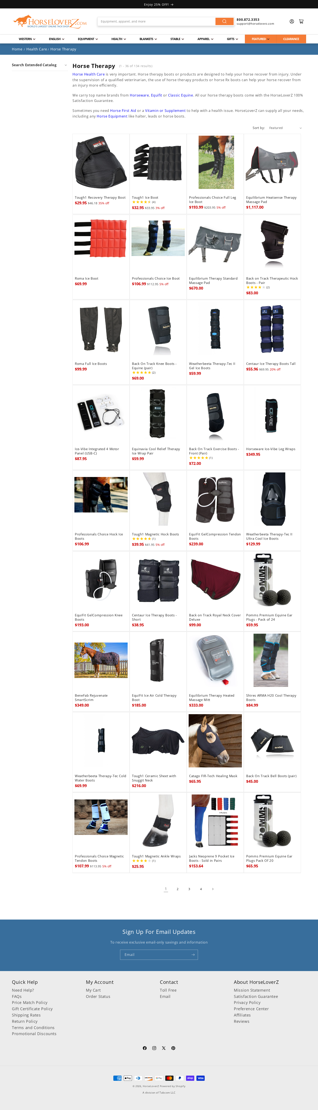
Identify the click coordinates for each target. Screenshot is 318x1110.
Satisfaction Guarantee (256, 996)
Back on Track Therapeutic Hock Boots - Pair (272, 280)
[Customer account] (292, 21)
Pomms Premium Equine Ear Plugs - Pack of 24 (269, 617)
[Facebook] (144, 1048)
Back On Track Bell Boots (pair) (271, 776)
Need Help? (23, 990)
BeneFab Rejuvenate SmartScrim (91, 697)
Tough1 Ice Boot (145, 197)
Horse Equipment (112, 116)
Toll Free (168, 990)
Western (25, 39)
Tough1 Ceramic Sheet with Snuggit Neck (154, 778)
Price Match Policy (30, 1002)
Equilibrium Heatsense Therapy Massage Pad (271, 199)
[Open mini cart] (301, 21)
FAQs (17, 996)
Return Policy (25, 1021)
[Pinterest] (173, 1048)
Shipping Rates (26, 1015)
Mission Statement (252, 990)
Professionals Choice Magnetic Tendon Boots (99, 858)
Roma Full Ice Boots (91, 364)
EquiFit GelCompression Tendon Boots (215, 536)
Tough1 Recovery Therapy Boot (100, 197)
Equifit (156, 95)
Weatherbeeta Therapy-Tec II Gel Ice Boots (212, 366)
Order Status (98, 996)
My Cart (93, 990)
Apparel (204, 39)
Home (17, 49)
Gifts (230, 39)
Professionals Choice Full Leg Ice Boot (212, 199)
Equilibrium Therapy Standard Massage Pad (213, 280)
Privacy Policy (247, 1002)
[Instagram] (154, 1048)
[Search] (224, 21)
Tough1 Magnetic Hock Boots (155, 534)
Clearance (291, 39)
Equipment (86, 39)
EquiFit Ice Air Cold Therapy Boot (154, 697)
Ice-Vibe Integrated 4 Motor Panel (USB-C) (97, 451)
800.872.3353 (248, 19)
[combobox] (166, 21)
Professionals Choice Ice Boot (156, 278)
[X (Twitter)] (164, 1048)
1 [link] (166, 888)
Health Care (36, 49)
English (55, 39)
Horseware (139, 95)
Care (101, 74)
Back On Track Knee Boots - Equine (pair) (154, 366)
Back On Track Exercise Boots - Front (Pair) (214, 451)
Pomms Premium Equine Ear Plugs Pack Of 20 (269, 858)
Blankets (146, 39)
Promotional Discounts (34, 1033)
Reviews (241, 1021)
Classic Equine (180, 95)
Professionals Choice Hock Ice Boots (99, 536)
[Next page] (212, 889)
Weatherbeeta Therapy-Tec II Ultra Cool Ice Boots (269, 536)
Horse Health (84, 74)
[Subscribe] (193, 955)
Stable (175, 39)
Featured (259, 39)
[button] (40, 65)
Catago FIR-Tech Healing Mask (213, 776)
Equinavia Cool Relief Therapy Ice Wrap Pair (156, 451)
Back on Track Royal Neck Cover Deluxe (215, 617)
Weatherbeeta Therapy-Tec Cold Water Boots (100, 778)
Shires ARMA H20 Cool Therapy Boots (271, 697)
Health (116, 39)
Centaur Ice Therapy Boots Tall (271, 364)
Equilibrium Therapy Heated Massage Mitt (211, 697)
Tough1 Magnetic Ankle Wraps (156, 856)
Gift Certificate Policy (32, 1008)
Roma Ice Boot (86, 278)
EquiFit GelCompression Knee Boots (99, 617)
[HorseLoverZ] (50, 21)
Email (165, 996)
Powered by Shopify (173, 1086)
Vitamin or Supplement (165, 110)
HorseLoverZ (151, 1086)
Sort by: (259, 128)
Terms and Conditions (33, 1027)
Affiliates (242, 1015)
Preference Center (251, 1008)
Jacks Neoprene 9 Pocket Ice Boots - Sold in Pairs (211, 858)
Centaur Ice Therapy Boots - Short (154, 617)
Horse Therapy (63, 49)
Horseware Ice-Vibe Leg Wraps (270, 449)
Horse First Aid (123, 110)
